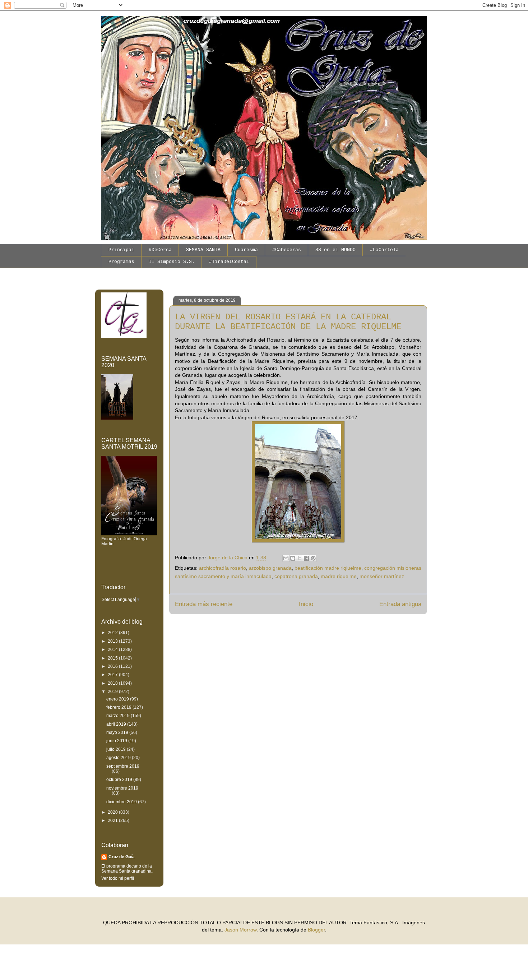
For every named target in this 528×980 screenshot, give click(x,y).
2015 (113, 658)
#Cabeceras (286, 250)
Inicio (306, 604)
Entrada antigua (400, 604)
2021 (113, 820)
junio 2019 (117, 740)
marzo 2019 (118, 715)
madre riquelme (339, 576)
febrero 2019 (119, 707)
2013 (113, 641)
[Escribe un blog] (292, 558)
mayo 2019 (117, 732)
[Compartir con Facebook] (306, 558)
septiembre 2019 (122, 766)
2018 (113, 683)
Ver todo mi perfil (117, 878)
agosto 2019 (119, 757)
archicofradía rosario (222, 568)
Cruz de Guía (121, 856)
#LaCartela (384, 250)
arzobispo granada (270, 568)
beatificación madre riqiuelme (328, 568)
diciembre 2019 (122, 801)
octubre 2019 (119, 779)
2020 (113, 812)
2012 (113, 632)
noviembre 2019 (122, 788)
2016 (113, 666)
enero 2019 (118, 699)
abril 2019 (116, 724)
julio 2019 (116, 749)
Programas (121, 261)
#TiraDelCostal (229, 261)
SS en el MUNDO (335, 250)
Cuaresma (246, 250)
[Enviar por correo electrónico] (286, 558)
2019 (113, 691)
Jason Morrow (240, 930)
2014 (113, 649)
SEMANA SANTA (203, 250)
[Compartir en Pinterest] (313, 558)
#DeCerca (160, 250)
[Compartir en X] (299, 558)
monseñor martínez (382, 576)
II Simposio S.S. (172, 261)
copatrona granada (296, 576)
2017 (113, 674)
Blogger (316, 930)
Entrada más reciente (203, 604)
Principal (121, 250)
